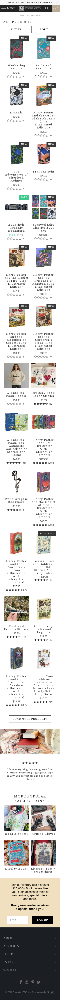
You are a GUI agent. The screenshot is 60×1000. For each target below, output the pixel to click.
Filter (16, 29)
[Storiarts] (30, 8)
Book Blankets (16, 820)
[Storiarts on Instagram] (26, 982)
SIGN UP (42, 919)
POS (24, 992)
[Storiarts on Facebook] (21, 982)
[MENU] (2, 8)
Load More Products (30, 719)
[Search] (47, 8)
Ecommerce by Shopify (43, 992)
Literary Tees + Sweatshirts (43, 857)
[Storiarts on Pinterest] (32, 982)
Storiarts (17, 992)
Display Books (16, 857)
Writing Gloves (43, 820)
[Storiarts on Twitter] (38, 982)
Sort (44, 29)
